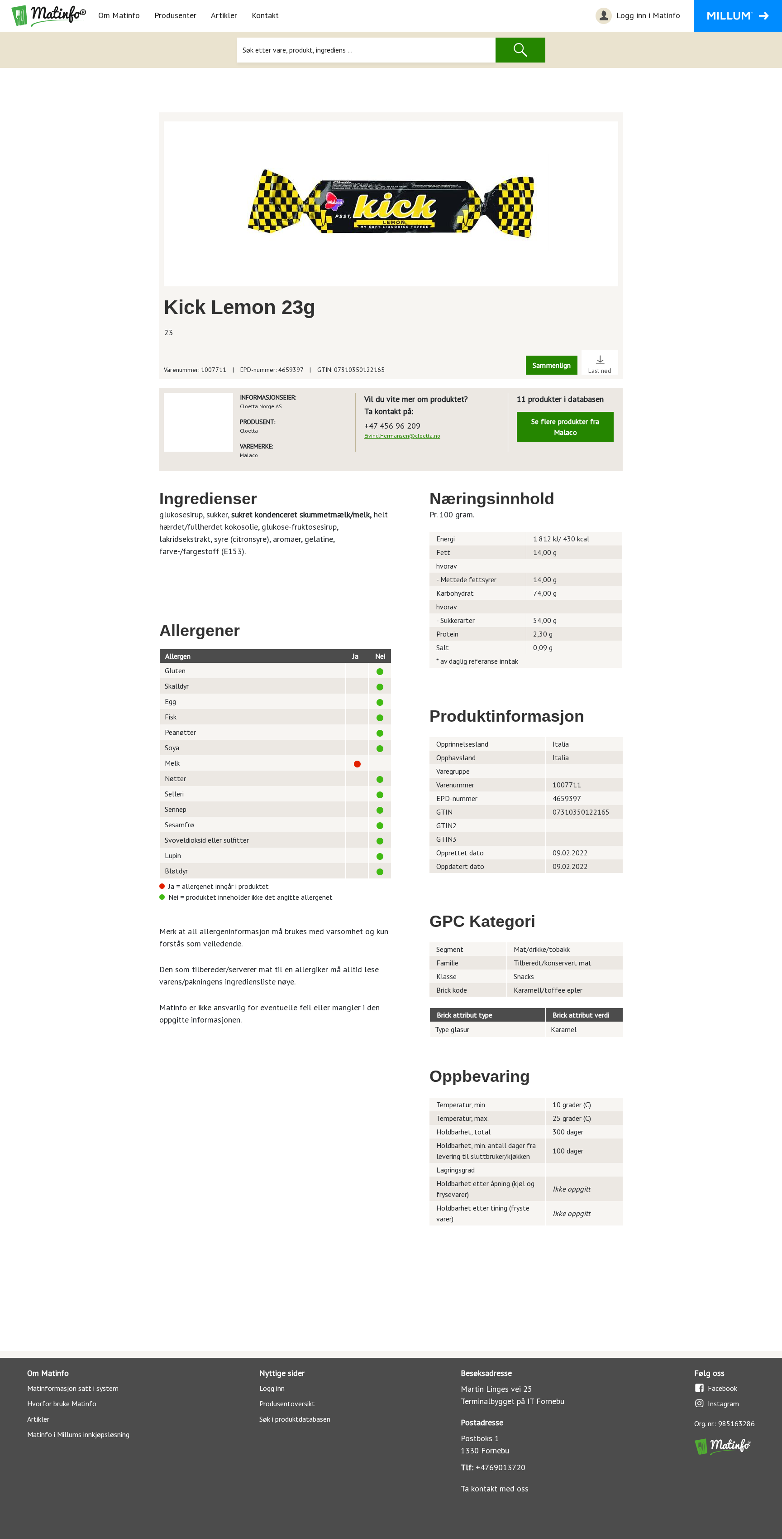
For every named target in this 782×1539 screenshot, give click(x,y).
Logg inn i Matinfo (647, 15)
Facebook (722, 1388)
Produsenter (175, 15)
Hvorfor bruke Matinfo (61, 1403)
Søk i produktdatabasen (294, 1418)
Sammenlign (552, 365)
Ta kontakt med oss (495, 1488)
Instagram (723, 1403)
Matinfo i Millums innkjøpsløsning (78, 1434)
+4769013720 (500, 1467)
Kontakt (265, 15)
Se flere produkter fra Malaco (565, 427)
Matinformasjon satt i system (73, 1388)
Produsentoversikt (287, 1403)
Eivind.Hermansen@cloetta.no (402, 435)
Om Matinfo (119, 15)
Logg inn (272, 1388)
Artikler (224, 15)
